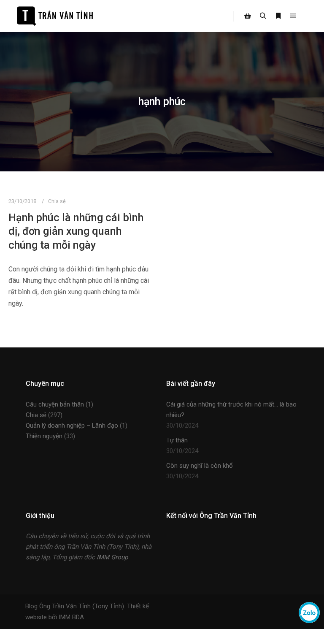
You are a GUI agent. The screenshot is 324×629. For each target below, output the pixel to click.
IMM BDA (71, 617)
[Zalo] (309, 621)
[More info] (278, 16)
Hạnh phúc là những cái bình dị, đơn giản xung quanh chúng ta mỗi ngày (75, 231)
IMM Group (112, 557)
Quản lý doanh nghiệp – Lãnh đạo (72, 425)
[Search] (262, 16)
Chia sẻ (57, 201)
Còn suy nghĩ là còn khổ (199, 465)
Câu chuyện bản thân (55, 404)
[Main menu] (293, 16)
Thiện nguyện (44, 436)
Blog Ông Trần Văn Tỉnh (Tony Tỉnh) (74, 606)
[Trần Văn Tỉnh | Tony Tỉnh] (55, 16)
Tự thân (177, 440)
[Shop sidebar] (247, 16)
